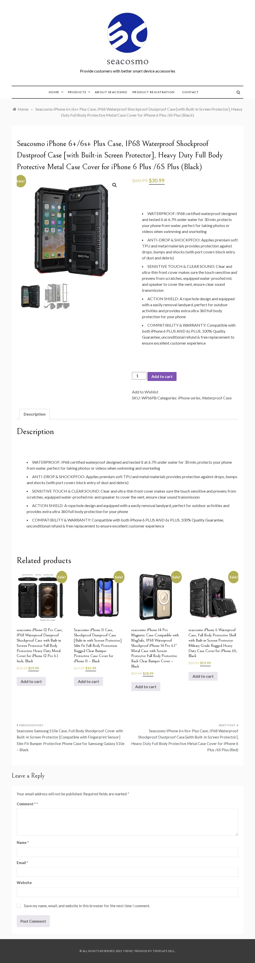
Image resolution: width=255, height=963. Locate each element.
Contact (190, 92)
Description (35, 414)
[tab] (34, 414)
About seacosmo (111, 92)
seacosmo (127, 61)
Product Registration (153, 92)
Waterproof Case (217, 397)
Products (77, 92)
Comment (26, 804)
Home (54, 92)
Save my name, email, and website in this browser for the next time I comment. (87, 905)
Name (23, 842)
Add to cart (162, 376)
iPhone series (189, 397)
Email (22, 862)
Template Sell (164, 951)
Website (24, 882)
